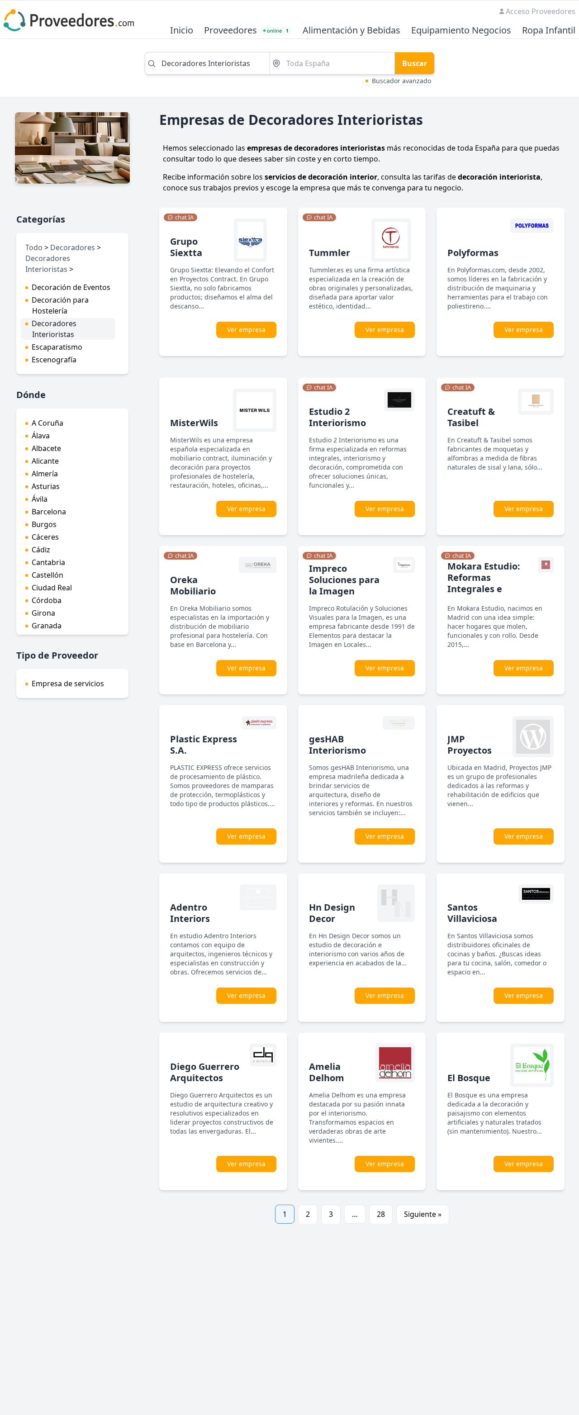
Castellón (47, 575)
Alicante (45, 461)
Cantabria (48, 562)
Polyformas (472, 253)
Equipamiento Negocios (461, 30)
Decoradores (72, 247)
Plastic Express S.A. (203, 744)
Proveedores (230, 30)
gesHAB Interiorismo (337, 744)
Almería (45, 474)
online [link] (278, 30)
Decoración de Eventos (71, 287)
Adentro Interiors (190, 913)
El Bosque (468, 1078)
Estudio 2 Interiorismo (337, 417)
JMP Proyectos (469, 744)
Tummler (329, 253)
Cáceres (45, 537)
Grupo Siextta (186, 247)
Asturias (46, 486)
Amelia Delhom (326, 1072)
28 (381, 1214)
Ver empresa (246, 329)
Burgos (44, 524)
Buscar (414, 63)
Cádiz (41, 550)
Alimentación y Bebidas (351, 30)
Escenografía (54, 360)
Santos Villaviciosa (472, 913)
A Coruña (47, 423)
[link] (180, 217)
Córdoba (47, 600)
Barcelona (49, 512)
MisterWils (194, 423)
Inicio (181, 30)
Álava (41, 436)
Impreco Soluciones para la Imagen (344, 579)
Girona (43, 613)
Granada (47, 626)
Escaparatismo (57, 347)
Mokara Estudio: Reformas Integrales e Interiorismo (483, 583)
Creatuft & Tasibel (471, 417)
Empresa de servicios (68, 684)
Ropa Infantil (548, 30)
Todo (34, 247)
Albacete (46, 448)
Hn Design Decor (332, 913)
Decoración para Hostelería (60, 305)
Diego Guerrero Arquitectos (204, 1072)
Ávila (39, 499)
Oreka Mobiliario (193, 585)
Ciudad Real (52, 588)
